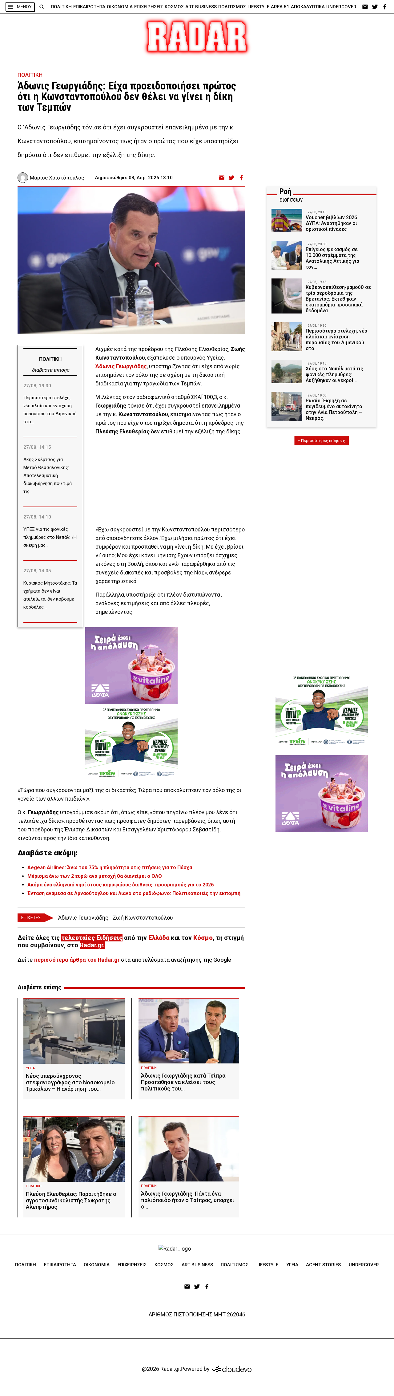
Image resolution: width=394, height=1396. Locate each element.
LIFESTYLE (258, 7)
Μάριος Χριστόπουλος (57, 178)
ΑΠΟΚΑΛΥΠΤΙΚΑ (308, 7)
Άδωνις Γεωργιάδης (83, 917)
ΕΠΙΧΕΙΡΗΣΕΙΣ (148, 7)
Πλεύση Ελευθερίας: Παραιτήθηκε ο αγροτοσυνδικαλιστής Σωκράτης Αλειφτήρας (71, 1200)
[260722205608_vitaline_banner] (131, 662)
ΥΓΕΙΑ (30, 1068)
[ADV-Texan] (131, 742)
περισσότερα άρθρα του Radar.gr (77, 959)
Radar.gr (91, 945)
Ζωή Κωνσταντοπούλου (143, 917)
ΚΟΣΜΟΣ (174, 7)
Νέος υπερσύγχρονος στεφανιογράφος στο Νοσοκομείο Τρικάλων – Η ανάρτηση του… (70, 1082)
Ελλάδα (158, 937)
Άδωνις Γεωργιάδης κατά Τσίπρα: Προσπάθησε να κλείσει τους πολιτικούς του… (184, 1082)
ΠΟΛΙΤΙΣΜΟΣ (232, 7)
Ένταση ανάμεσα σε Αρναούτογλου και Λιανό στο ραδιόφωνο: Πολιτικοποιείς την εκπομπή (133, 893)
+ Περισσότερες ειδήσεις (321, 440)
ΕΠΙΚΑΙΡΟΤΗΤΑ (89, 7)
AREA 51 (280, 7)
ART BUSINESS (201, 7)
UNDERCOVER (341, 7)
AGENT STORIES (323, 1265)
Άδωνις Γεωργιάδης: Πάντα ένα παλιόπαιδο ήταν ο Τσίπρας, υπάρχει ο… (187, 1200)
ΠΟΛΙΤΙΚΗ (61, 7)
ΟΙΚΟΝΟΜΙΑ (120, 7)
